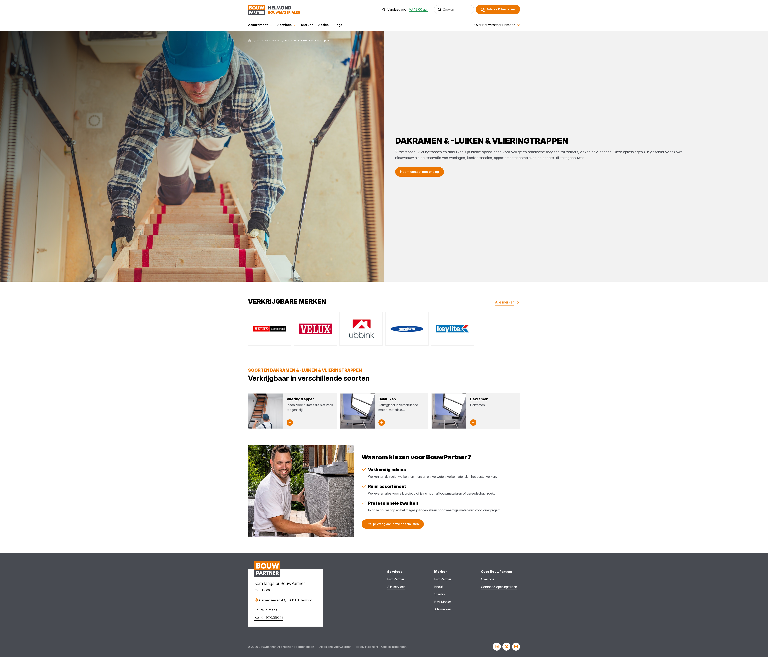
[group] (269, 329)
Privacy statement (366, 646)
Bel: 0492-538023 (268, 617)
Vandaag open (407, 10)
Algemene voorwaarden (335, 646)
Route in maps (265, 610)
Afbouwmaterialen (268, 40)
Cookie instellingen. (394, 646)
